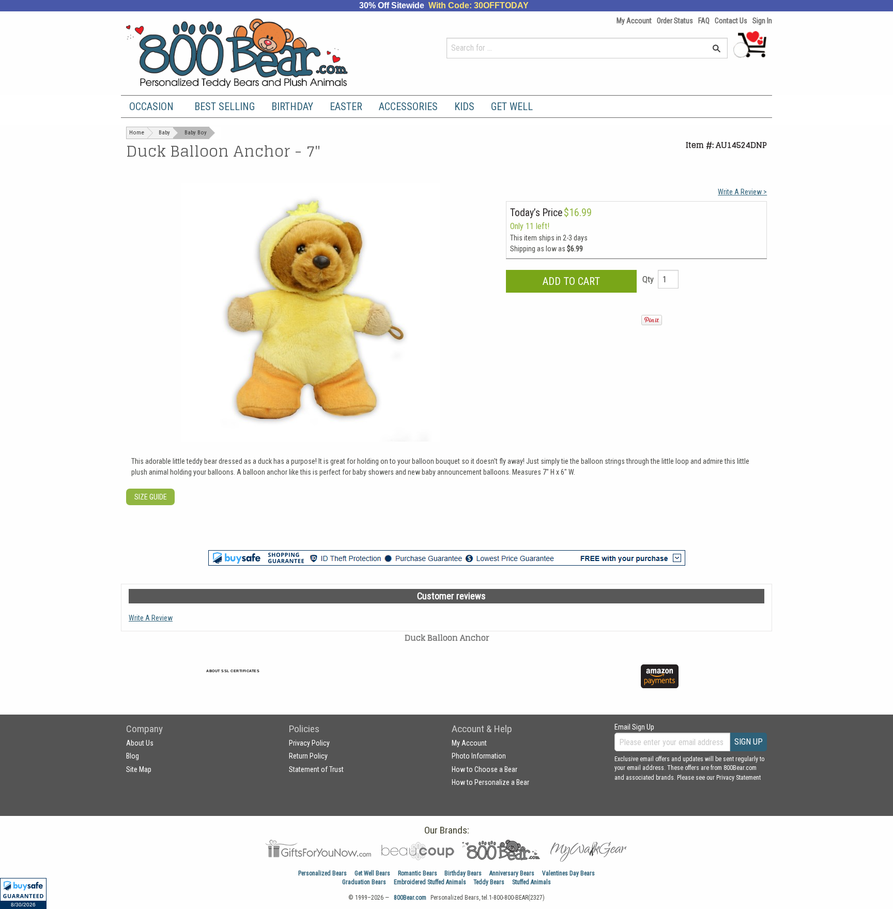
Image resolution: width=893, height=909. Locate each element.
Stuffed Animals (531, 882)
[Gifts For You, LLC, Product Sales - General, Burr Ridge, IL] (383, 682)
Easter (346, 106)
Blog (132, 756)
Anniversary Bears (511, 873)
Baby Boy (195, 132)
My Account (634, 21)
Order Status (675, 21)
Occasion (151, 106)
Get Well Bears (372, 873)
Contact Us (731, 21)
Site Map (138, 769)
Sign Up (748, 742)
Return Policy (308, 756)
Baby (164, 132)
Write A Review (151, 618)
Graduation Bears (364, 882)
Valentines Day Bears (568, 873)
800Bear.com (410, 897)
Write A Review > (742, 192)
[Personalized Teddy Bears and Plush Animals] (256, 53)
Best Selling (224, 106)
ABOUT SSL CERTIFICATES (232, 671)
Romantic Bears (417, 873)
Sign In (762, 21)
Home (136, 132)
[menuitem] (153, 106)
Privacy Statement (738, 777)
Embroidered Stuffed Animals (430, 882)
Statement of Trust (316, 769)
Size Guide (150, 497)
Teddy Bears (488, 882)
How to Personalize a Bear (490, 782)
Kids (464, 106)
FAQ (704, 21)
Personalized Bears (322, 873)
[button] (23, 893)
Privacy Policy (309, 743)
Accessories (408, 106)
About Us (139, 743)
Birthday (292, 106)
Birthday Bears (463, 873)
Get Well (512, 106)
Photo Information (479, 756)
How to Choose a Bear (484, 769)
